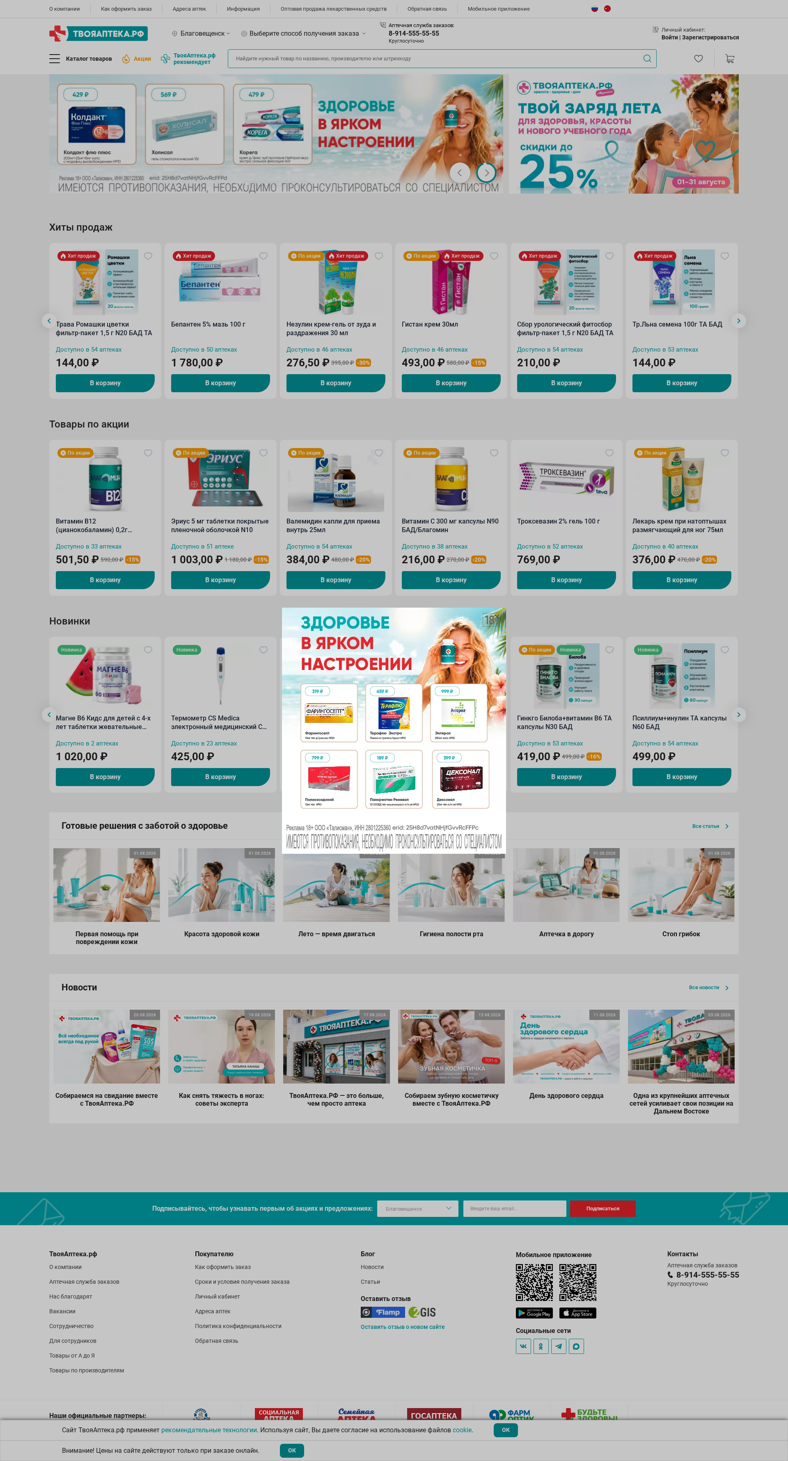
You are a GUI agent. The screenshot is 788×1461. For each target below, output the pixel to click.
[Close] (497, 617)
